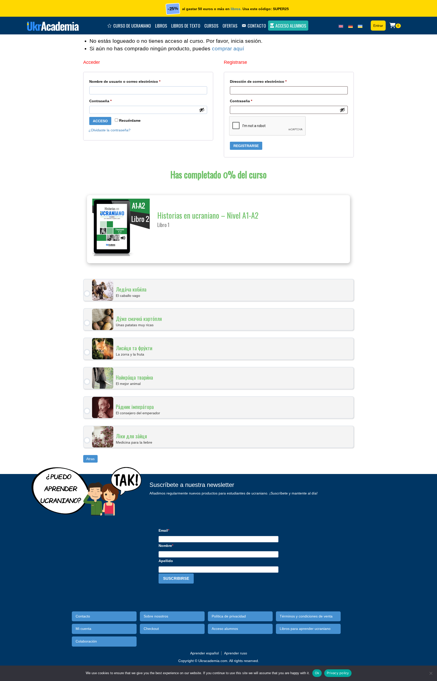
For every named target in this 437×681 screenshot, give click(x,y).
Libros (161, 25)
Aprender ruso (235, 653)
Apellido (166, 561)
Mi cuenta (83, 629)
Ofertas (230, 25)
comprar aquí (228, 48)
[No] (430, 673)
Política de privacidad (229, 616)
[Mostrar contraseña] (202, 110)
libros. (236, 9)
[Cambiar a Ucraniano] (360, 25)
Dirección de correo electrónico (268, 81)
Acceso (100, 121)
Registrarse (246, 146)
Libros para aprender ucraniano (305, 629)
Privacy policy (338, 673)
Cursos (211, 25)
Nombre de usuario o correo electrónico (134, 81)
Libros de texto (185, 25)
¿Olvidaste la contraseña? (109, 130)
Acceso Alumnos (290, 25)
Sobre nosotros (156, 616)
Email (163, 530)
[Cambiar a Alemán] (350, 25)
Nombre (165, 546)
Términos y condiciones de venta (306, 616)
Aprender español (204, 653)
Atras (90, 459)
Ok (317, 673)
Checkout (151, 629)
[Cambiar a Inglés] (341, 25)
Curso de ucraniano (132, 25)
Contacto (257, 25)
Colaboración (86, 641)
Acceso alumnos (225, 629)
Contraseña (110, 101)
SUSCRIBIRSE (176, 578)
